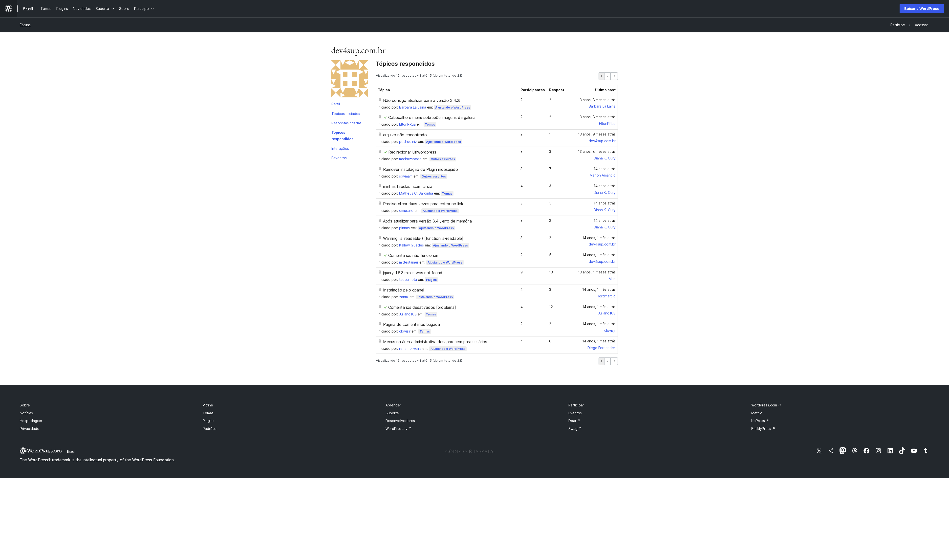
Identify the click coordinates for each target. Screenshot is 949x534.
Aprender (393, 405)
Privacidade (29, 428)
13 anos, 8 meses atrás (597, 100)
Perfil (335, 104)
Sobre (25, 405)
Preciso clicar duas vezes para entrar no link (423, 203)
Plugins (431, 280)
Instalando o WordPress (435, 297)
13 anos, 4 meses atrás (597, 272)
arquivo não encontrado (405, 134)
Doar (574, 421)
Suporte (392, 413)
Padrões (209, 428)
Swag (575, 428)
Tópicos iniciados (345, 113)
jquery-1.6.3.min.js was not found (412, 272)
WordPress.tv (399, 428)
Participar (576, 405)
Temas (430, 124)
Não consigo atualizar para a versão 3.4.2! (421, 100)
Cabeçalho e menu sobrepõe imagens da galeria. (432, 117)
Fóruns (25, 25)
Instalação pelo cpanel (403, 290)
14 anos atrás (605, 169)
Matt (757, 413)
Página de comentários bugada (411, 324)
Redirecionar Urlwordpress (412, 152)
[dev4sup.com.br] (349, 79)
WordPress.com (766, 405)
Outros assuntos (443, 159)
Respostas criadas (346, 123)
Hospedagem (31, 421)
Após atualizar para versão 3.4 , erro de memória (427, 221)
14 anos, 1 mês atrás (599, 238)
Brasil (71, 451)
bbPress (760, 421)
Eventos (575, 413)
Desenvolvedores (400, 421)
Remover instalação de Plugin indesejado (420, 169)
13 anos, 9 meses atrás (597, 134)
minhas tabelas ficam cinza (407, 186)
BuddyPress (763, 428)
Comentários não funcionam (413, 255)
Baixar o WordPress (921, 8)
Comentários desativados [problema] (422, 307)
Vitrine (208, 405)
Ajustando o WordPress (452, 107)
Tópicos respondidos (342, 135)
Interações (340, 148)
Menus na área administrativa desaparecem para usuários (435, 341)
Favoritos (339, 158)
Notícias (26, 413)
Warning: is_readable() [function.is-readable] (423, 238)
